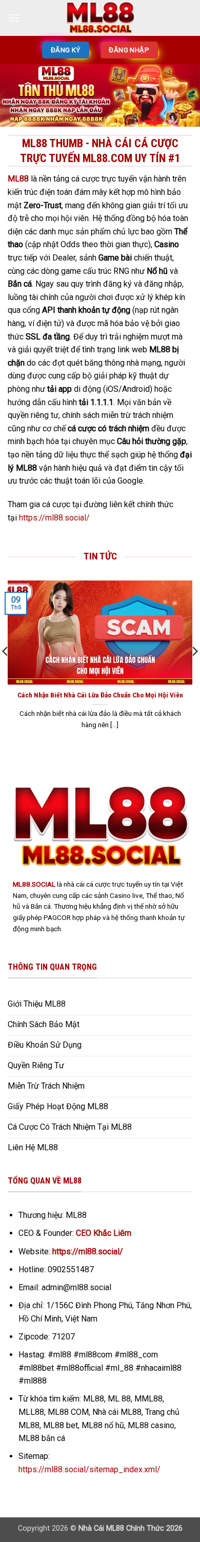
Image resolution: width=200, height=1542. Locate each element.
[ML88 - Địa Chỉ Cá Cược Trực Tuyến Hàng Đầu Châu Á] (100, 18)
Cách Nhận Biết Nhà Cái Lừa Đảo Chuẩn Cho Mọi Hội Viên (100, 695)
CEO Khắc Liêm (103, 1233)
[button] (14, 17)
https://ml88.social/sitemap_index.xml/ (89, 1469)
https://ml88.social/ (54, 518)
